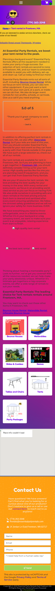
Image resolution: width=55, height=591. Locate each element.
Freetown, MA (29, 165)
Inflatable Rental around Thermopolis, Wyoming (20, 43)
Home (6, 28)
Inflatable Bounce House (16, 313)
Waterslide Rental (37, 310)
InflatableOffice (29, 590)
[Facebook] (8, 23)
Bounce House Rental (32, 82)
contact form (20, 509)
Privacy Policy (24, 577)
